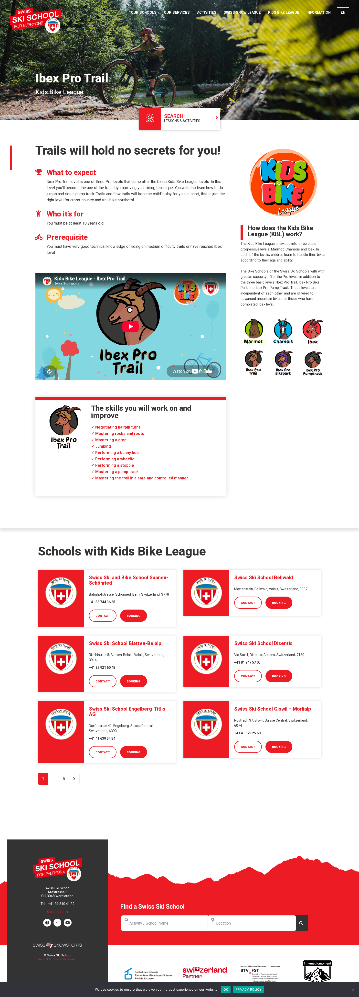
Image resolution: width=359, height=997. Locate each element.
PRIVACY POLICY (248, 989)
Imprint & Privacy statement (57, 959)
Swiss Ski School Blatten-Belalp (125, 643)
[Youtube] (68, 922)
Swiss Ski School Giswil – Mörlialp (272, 709)
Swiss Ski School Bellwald (263, 577)
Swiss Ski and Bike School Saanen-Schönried (128, 580)
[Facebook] (47, 922)
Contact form (57, 911)
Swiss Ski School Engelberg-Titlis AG (127, 711)
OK (225, 989)
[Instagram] (57, 922)
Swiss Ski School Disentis (263, 643)
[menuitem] (343, 13)
